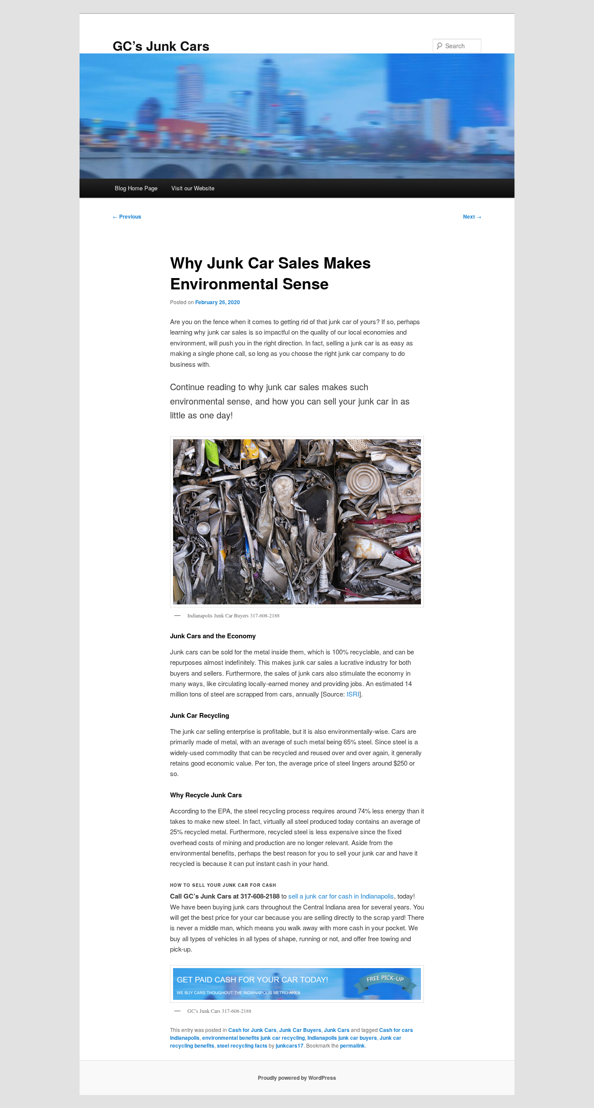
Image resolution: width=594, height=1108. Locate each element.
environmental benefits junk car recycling (253, 1038)
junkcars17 (290, 1045)
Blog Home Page (136, 188)
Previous (127, 216)
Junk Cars (337, 1030)
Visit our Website (192, 188)
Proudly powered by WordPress (297, 1077)
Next (472, 216)
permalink (352, 1045)
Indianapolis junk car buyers (342, 1038)
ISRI (353, 693)
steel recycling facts (242, 1045)
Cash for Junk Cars (252, 1030)
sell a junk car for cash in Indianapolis (341, 895)
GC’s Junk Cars (161, 45)
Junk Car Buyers (300, 1030)
